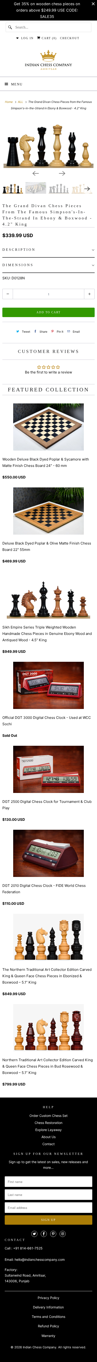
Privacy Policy (48, 1298)
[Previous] (35, 173)
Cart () (48, 38)
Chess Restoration (48, 1123)
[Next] (62, 173)
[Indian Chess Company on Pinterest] (53, 1234)
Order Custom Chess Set (48, 1116)
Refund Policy (48, 1326)
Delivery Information (48, 1307)
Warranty (48, 1336)
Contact (48, 1144)
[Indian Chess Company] (48, 61)
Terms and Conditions (48, 1317)
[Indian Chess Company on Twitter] (34, 1234)
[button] (48, 250)
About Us (48, 1137)
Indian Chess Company (39, 1347)
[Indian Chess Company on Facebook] (44, 1234)
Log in (27, 38)
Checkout (69, 38)
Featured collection (48, 390)
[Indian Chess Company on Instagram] (63, 1234)
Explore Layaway (48, 1130)
